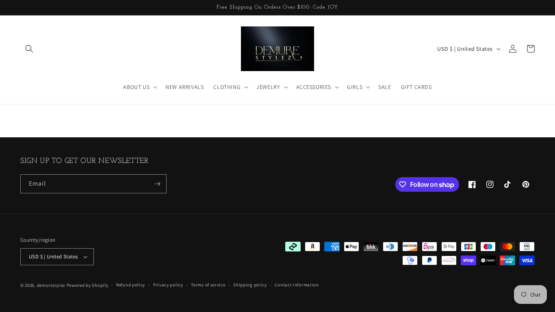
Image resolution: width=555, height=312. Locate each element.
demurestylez (51, 285)
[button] (29, 49)
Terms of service (208, 285)
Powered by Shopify (87, 285)
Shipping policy (250, 285)
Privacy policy (168, 285)
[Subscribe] (157, 183)
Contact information (297, 285)
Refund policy (130, 285)
